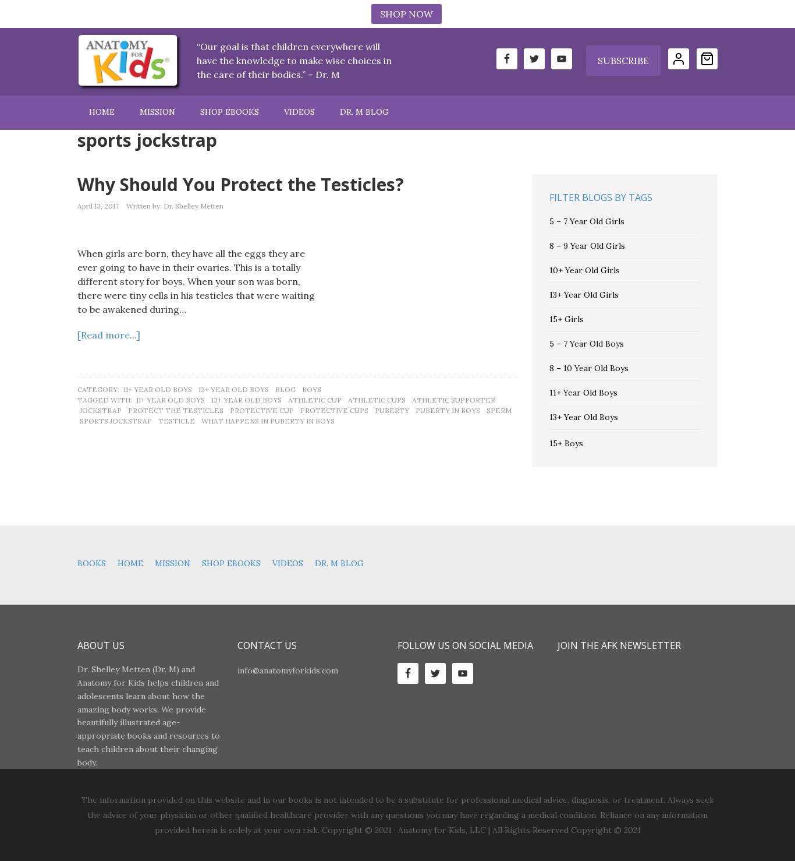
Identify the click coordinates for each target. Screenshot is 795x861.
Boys (311, 389)
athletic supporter (453, 400)
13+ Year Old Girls (584, 295)
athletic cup (315, 400)
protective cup (262, 410)
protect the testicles (175, 410)
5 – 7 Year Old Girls (586, 221)
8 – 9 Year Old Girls (587, 246)
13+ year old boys (246, 400)
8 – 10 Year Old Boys (589, 368)
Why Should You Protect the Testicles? (240, 184)
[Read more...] (108, 335)
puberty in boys (448, 410)
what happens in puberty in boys (268, 421)
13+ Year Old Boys (233, 389)
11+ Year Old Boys (157, 389)
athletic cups (377, 400)
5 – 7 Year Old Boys (586, 343)
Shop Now (406, 14)
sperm (499, 410)
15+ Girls (566, 319)
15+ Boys (566, 443)
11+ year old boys (170, 400)
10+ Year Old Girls (584, 270)
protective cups (334, 410)
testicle (176, 421)
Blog (285, 389)
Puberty (392, 410)
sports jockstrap (116, 421)
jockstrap (101, 410)
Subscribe (623, 60)
